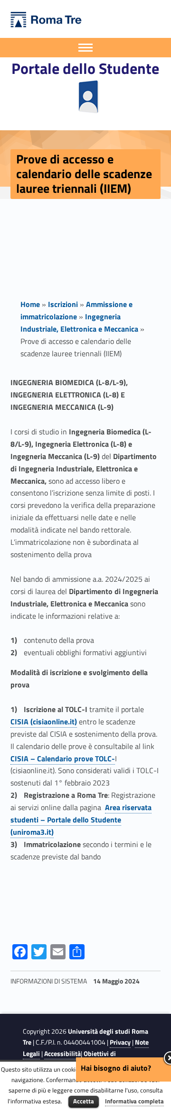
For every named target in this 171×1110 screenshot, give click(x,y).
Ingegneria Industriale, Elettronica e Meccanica (79, 322)
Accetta (83, 1101)
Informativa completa (134, 1101)
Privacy (120, 1042)
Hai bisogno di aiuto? (116, 1068)
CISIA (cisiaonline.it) (43, 721)
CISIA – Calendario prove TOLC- (62, 758)
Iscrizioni (63, 304)
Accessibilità (62, 1053)
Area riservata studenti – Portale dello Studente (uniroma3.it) (81, 820)
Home (30, 304)
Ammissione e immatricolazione (76, 310)
